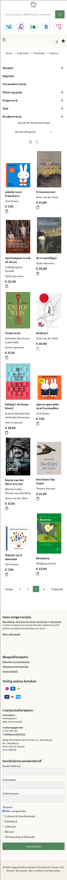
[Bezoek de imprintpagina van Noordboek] (8, 27)
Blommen (42, 558)
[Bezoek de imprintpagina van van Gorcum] (58, 27)
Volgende (57, 589)
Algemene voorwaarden (15, 666)
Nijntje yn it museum (13, 557)
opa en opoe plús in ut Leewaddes (47, 406)
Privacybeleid (10, 671)
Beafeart (42, 333)
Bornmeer (56, 621)
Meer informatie (11, 634)
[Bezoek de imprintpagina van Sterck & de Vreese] (21, 27)
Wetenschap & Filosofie (20, 837)
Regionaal (23, 53)
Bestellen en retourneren (16, 661)
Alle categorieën (15, 811)
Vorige (9, 589)
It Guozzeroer (46, 192)
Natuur (9, 831)
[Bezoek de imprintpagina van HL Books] (33, 27)
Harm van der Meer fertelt (14, 482)
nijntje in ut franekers (13, 194)
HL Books (42, 621)
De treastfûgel (46, 258)
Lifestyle (10, 826)
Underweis (13, 333)
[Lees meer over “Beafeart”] (37, 348)
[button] (4, 41)
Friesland (11, 821)
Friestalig (38, 53)
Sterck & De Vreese (26, 621)
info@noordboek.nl (14, 734)
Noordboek (8, 621)
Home (9, 53)
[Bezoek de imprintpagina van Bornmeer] (46, 27)
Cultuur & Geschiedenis (20, 816)
